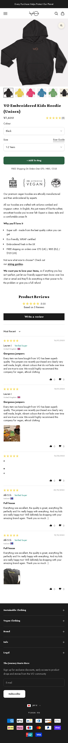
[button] (54, 118)
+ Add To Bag (34, 160)
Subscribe (14, 694)
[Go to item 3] (31, 93)
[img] (10, 340)
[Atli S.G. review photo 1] (11, 576)
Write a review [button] (34, 317)
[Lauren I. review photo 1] (11, 433)
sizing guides (15, 264)
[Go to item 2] (19, 93)
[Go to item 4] (42, 93)
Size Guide (59, 139)
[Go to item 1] (8, 93)
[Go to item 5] (53, 93)
